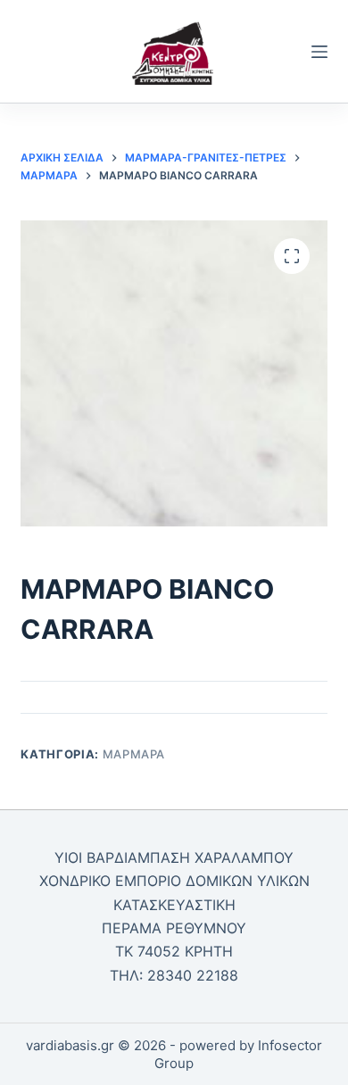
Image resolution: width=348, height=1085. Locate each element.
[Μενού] (319, 52)
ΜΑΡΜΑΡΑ (134, 754)
